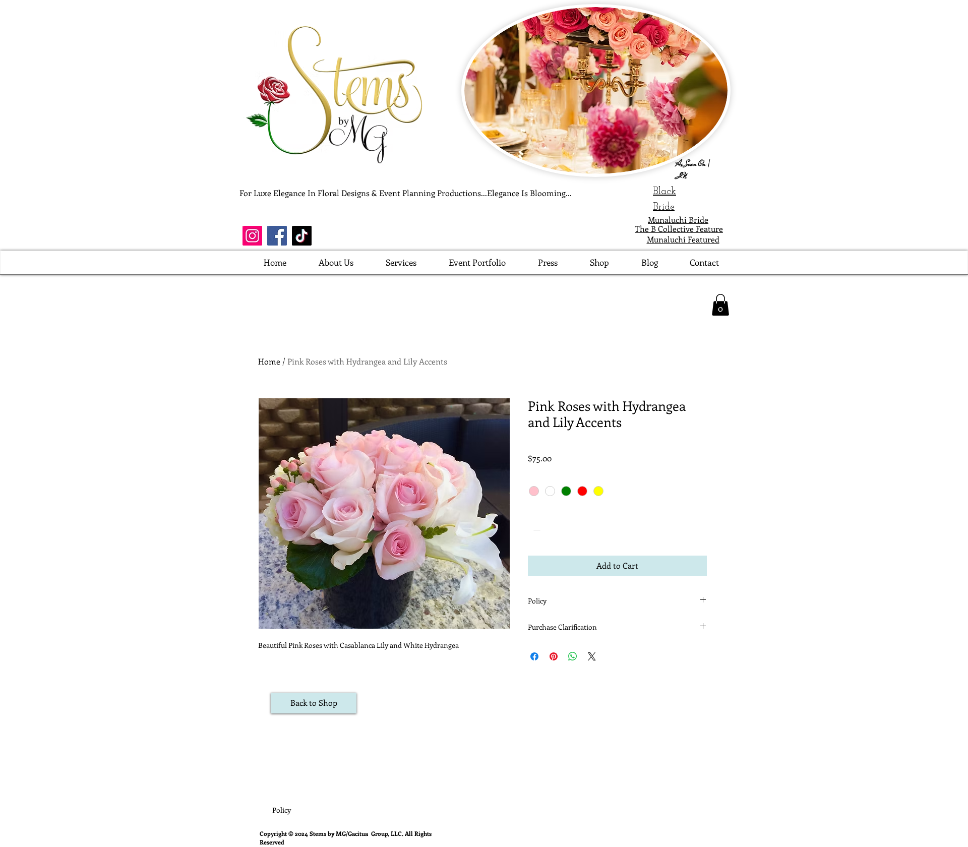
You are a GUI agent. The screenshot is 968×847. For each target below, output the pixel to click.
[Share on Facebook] (534, 656)
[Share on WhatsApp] (573, 656)
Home (269, 361)
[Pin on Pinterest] (554, 656)
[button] (720, 305)
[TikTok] (302, 236)
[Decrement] (535, 530)
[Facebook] (277, 236)
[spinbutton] (551, 530)
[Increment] (566, 530)
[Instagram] (252, 236)
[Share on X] (592, 656)
